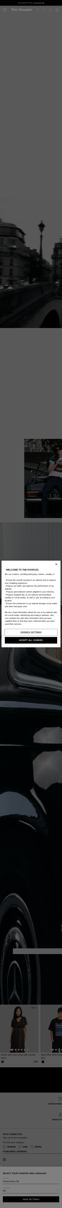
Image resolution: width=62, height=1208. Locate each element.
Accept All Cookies (31, 640)
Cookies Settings (31, 632)
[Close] (56, 564)
